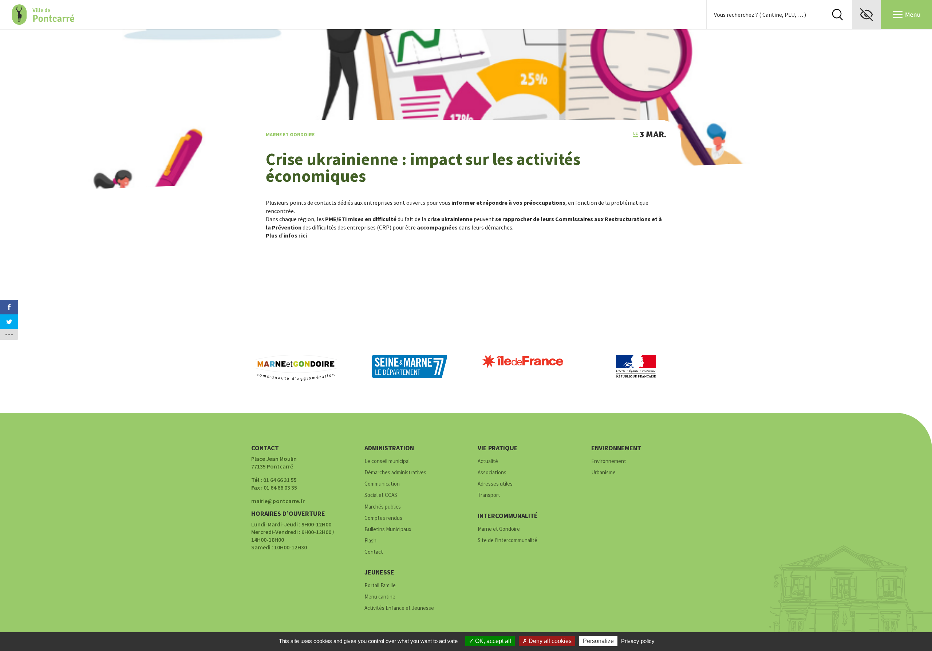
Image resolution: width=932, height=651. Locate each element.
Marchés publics (382, 507)
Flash (370, 541)
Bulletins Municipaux (387, 529)
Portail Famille (380, 586)
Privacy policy (638, 641)
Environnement (608, 461)
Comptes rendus (383, 518)
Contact (373, 552)
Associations (492, 473)
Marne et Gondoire (290, 134)
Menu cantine (379, 597)
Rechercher (837, 14)
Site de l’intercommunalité (507, 540)
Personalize (598, 641)
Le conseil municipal (387, 461)
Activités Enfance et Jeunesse (399, 608)
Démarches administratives (395, 473)
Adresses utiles (495, 484)
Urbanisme (603, 473)
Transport (489, 495)
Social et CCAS (380, 495)
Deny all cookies (549, 641)
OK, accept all (492, 641)
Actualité (488, 461)
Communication (382, 484)
